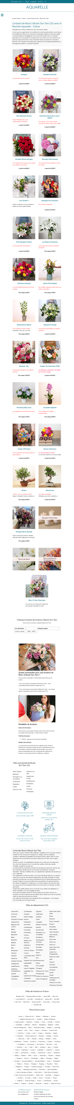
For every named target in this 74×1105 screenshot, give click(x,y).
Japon (49, 1047)
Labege (26, 966)
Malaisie (23, 1055)
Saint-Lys (52, 945)
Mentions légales (38, 1092)
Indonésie (19, 1047)
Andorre (53, 1016)
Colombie (44, 1030)
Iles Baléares (21, 1044)
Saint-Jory (52, 942)
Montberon (29, 784)
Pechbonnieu (40, 960)
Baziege (13, 932)
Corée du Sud (53, 1030)
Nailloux (38, 955)
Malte (29, 1055)
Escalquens (27, 922)
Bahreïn (34, 1025)
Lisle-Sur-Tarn (17, 789)
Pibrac (38, 963)
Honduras (33, 1041)
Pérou (56, 1064)
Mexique (58, 1055)
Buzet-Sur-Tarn (44, 18)
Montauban (30, 791)
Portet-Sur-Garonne (42, 976)
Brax (12, 948)
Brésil (29, 1027)
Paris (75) (18, 1002)
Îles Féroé (49, 1044)
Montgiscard (40, 945)
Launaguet (27, 978)
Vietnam (46, 1083)
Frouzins (26, 938)
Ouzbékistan (56, 1061)
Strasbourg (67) (36, 1002)
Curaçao (40, 1033)
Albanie (38, 1016)
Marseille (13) (39, 999)
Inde (55, 1044)
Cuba (34, 1033)
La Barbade (40, 1050)
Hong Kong (41, 1041)
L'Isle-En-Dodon (29, 950)
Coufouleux (16, 781)
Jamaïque (42, 1047)
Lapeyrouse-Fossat (30, 976)
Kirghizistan (24, 1050)
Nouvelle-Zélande (40, 1061)
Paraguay (33, 1064)
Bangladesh (42, 1025)
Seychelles (48, 1075)
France (24, 18)
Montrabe (39, 947)
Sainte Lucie (39, 1075)
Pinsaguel (39, 968)
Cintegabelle (15, 976)
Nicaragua (49, 1058)
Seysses (51, 962)
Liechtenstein (24, 1053)
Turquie (56, 1081)
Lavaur (28, 786)
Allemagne (45, 1016)
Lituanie (33, 1053)
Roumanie (42, 1069)
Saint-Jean (52, 939)
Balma (13, 929)
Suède (34, 1078)
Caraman (14, 956)
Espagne (49, 1036)
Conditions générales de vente (42, 1094)
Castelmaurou (30, 781)
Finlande (34, 1039)
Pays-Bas (49, 1064)
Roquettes (52, 927)
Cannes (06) (46, 996)
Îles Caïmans (30, 1044)
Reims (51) (26, 1002)
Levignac (38, 917)
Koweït (32, 1050)
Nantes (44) (48, 999)
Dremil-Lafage (28, 917)
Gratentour (27, 945)
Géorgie (41, 1039)
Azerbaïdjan (19, 1025)
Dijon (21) (55, 996)
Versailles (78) (37, 1005)
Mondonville (40, 930)
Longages (39, 922)
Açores (20, 1016)
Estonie (56, 1036)
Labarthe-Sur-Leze (30, 960)
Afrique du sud (29, 1016)
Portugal (47, 1067)
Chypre (37, 1030)
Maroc (35, 1055)
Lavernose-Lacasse (30, 981)
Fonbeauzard (28, 927)
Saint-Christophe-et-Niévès (24, 1072)
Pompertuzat (40, 974)
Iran (26, 1047)
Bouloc (13, 945)
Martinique (43, 1055)
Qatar (19, 1069)
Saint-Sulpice (17, 771)
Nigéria (56, 1058)
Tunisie (39, 1081)
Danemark (48, 1033)
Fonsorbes (27, 930)
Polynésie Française (36, 1067)
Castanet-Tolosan (16, 961)
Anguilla (39, 1019)
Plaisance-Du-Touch (42, 971)
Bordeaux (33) (20, 996)
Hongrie (49, 1041)
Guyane (25, 1041)
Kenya (17, 1050)
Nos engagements (23, 1094)
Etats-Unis (21, 1039)
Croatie (28, 1033)
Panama (26, 1064)
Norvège (17, 1061)
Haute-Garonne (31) (33, 18)
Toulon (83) (46, 1002)
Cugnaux (27, 914)
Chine (30, 1030)
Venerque (52, 970)
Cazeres (13, 974)
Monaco (26, 1058)
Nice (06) (56, 999)
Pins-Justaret (40, 966)
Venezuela (38, 1083)
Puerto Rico (55, 1067)
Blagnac (13, 942)
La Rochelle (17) (20, 999)
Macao (49, 1053)
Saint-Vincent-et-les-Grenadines (24, 1075)
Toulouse (29, 789)
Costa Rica (21, 1033)
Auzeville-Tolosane (17, 919)
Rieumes (52, 919)
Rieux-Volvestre (54, 921)
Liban (16, 1053)
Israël (30, 1047)
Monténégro (34, 1058)
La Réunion (49, 1050)
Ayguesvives (15, 922)
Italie (36, 1047)
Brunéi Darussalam (39, 1027)
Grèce (54, 1039)
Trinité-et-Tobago (30, 1081)
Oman (49, 1061)
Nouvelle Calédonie (27, 1061)
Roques (51, 924)
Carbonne (14, 958)
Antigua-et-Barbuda (49, 1019)
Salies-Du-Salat (54, 957)
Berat (12, 937)
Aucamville (14, 911)
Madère (17, 1055)
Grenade (26, 948)
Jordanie (55, 1047)
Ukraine (16, 1083)
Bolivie (57, 1025)
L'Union (26, 953)
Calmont (13, 953)
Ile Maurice (57, 1041)
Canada (20, 1030)
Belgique (50, 1025)
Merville (38, 927)
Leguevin (39, 911)
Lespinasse (39, 914)
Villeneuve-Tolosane (55, 985)
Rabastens (16, 784)
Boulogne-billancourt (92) (33, 996)
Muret (38, 952)
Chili (25, 1030)
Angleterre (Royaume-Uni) (27, 1019)
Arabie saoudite (19, 1022)
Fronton (26, 935)
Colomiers (14, 979)
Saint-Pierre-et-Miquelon (51, 1072)
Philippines (19, 1067)
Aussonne (14, 914)
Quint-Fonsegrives (42, 979)
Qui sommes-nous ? (23, 1092)
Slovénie (20, 1078)
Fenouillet (27, 925)
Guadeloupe (17, 1041)
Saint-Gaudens (54, 932)
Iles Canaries (40, 1044)
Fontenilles (27, 932)
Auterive (13, 917)
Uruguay (23, 1083)
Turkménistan (47, 1081)
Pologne (26, 1067)
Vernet (51, 975)
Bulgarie (49, 1027)
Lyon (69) (30, 999)
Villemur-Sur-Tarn (55, 982)
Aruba (43, 1022)
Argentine (29, 1022)
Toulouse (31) (55, 1002)
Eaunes (26, 919)
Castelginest (15, 964)
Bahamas (27, 1025)
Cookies (36, 1099)
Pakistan (19, 1064)
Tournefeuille (53, 967)
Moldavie (19, 1058)
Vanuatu (30, 1083)
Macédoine (57, 1053)
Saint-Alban (53, 929)
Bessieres (16, 774)
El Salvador (20, 1036)
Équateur (41, 1036)
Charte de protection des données (43, 1096)
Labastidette (27, 963)
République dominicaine (30, 1069)
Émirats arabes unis (30, 1036)
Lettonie (57, 1050)
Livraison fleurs (16, 18)
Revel (51, 916)
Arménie (36, 1022)
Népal (42, 1058)
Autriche (57, 1022)
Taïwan (55, 1078)
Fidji (28, 1039)
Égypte (55, 1033)
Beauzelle (14, 935)
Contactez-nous (16, 1)
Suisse (41, 1078)
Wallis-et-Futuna (55, 1083)
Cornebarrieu (28, 911)
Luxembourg (41, 1053)
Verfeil (15, 787)
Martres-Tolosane (41, 925)
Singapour (57, 1075)
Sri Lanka (27, 1078)
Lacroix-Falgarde (29, 968)
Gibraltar (48, 1039)
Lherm (38, 919)
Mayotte (50, 1055)
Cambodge (57, 1027)
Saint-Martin (38, 1072)
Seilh (51, 959)
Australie (49, 1022)
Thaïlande (19, 1081)
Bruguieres (14, 950)
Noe (37, 958)
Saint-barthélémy (52, 1069)
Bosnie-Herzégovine (20, 1027)
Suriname (47, 1078)
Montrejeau (39, 950)
